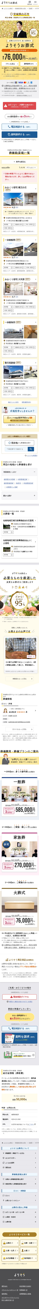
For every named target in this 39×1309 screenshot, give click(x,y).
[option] (19, 1153)
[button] (10, 64)
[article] (19, 715)
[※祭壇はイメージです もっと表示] (19, 249)
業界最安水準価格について (24, 95)
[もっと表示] (19, 199)
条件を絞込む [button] (21, 162)
